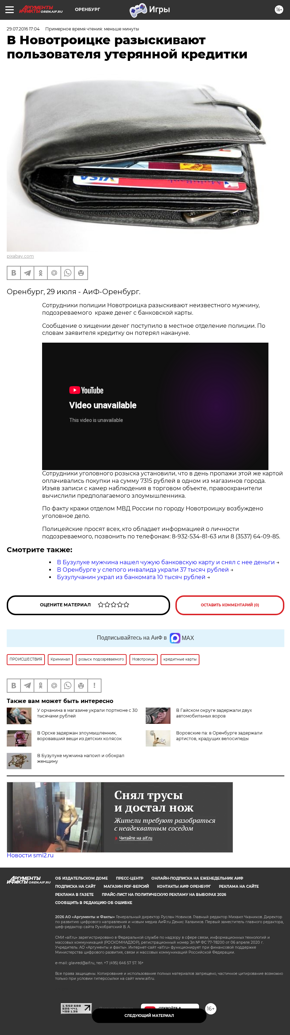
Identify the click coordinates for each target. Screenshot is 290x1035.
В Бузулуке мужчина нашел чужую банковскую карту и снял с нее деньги (166, 562)
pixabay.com (20, 256)
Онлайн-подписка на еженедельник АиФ (197, 878)
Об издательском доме (81, 878)
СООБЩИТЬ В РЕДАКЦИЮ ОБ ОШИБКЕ (93, 902)
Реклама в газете (74, 894)
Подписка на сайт (75, 886)
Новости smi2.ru (30, 855)
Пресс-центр (129, 878)
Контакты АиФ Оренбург (184, 886)
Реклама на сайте (239, 886)
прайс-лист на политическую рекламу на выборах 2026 (164, 894)
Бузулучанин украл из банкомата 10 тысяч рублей (131, 577)
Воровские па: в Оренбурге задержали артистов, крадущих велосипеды (219, 735)
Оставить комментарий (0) (230, 605)
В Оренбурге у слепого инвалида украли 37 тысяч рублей (143, 569)
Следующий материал (149, 1015)
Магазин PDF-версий (126, 886)
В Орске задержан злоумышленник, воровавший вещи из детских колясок (79, 735)
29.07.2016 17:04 (23, 29)
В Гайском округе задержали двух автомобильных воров (214, 713)
